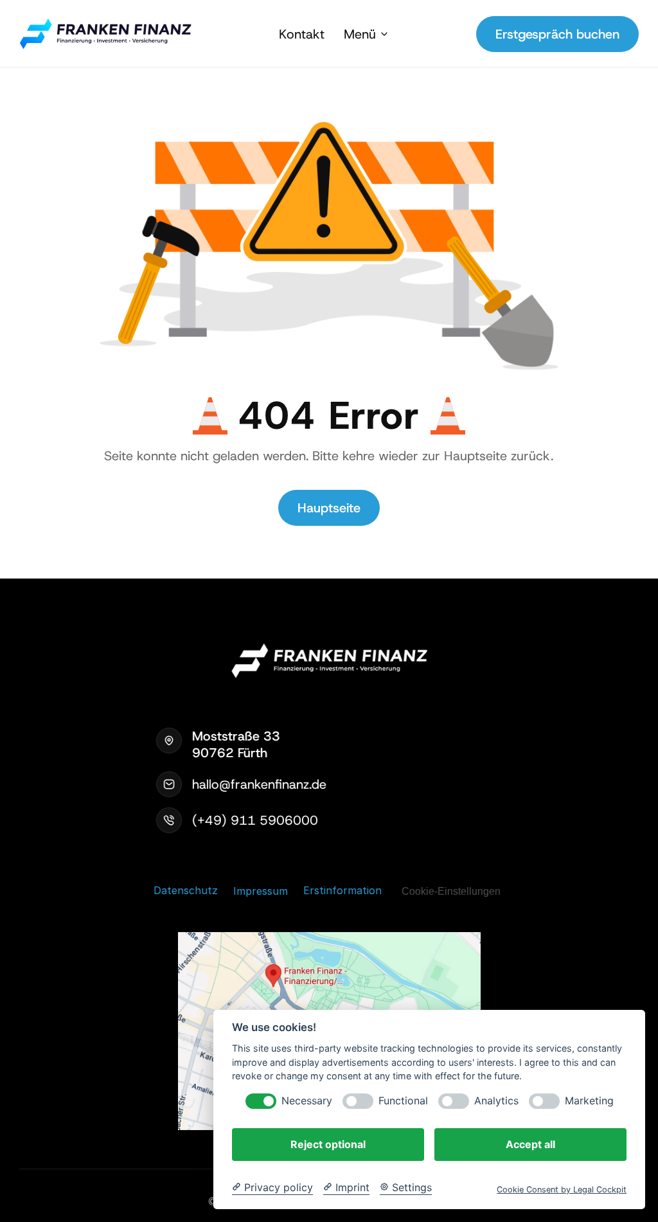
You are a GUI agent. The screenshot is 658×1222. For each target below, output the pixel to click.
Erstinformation (342, 890)
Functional (403, 1101)
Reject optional (328, 1144)
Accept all (530, 1144)
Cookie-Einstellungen (451, 890)
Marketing (589, 1101)
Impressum (260, 890)
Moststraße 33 (238, 736)
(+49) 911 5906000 (255, 820)
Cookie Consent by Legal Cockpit (562, 1189)
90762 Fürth (229, 752)
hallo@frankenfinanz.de (259, 784)
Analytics (496, 1101)
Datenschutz (186, 890)
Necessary (306, 1101)
